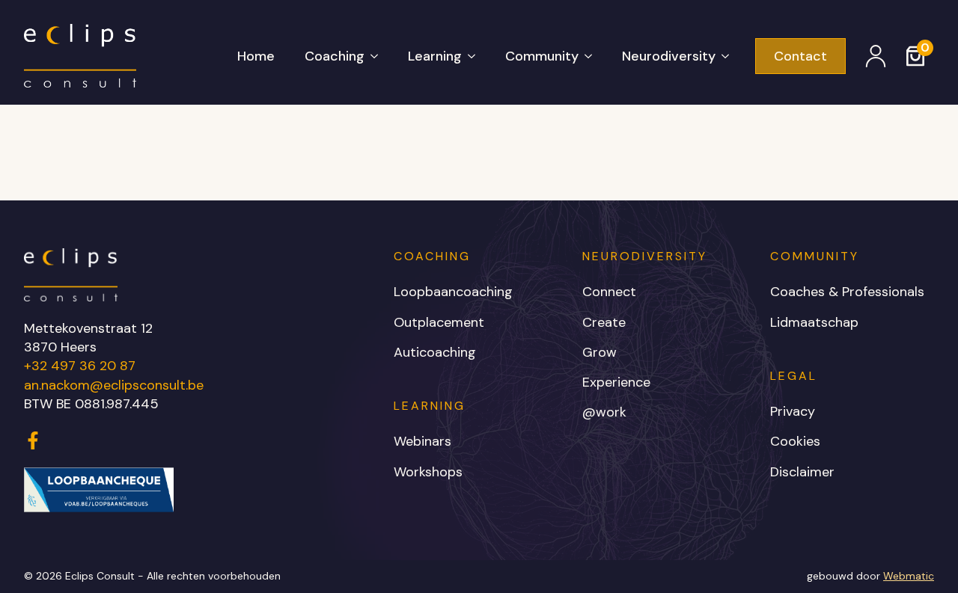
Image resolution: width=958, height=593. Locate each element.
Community (542, 56)
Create (604, 322)
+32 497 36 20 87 (79, 366)
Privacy (792, 411)
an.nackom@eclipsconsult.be (114, 385)
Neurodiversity (669, 56)
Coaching (334, 56)
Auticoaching (435, 352)
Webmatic (908, 576)
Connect (609, 292)
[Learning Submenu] (476, 56)
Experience (616, 382)
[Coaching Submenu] (378, 56)
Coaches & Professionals (847, 292)
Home (256, 56)
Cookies (795, 441)
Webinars (422, 441)
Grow (599, 352)
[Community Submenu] (593, 56)
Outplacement (439, 322)
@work (604, 412)
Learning (435, 56)
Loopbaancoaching (453, 292)
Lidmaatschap (814, 322)
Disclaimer (802, 472)
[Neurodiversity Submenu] (730, 56)
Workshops (428, 472)
